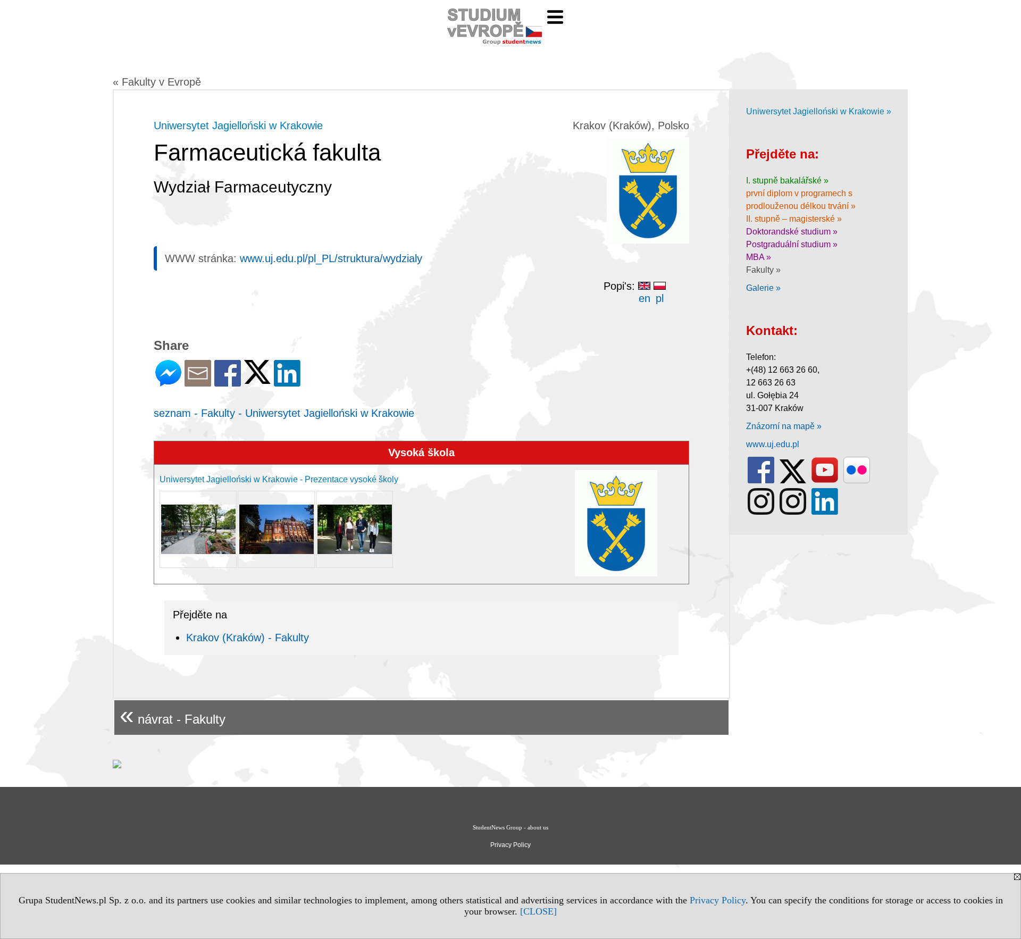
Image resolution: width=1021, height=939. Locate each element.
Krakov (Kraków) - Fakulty (247, 637)
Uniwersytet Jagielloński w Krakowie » (818, 111)
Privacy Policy (718, 900)
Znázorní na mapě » (784, 426)
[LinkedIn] (287, 382)
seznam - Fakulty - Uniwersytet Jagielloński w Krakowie (284, 413)
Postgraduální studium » (792, 244)
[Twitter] (257, 379)
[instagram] (761, 512)
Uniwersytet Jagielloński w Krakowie (238, 125)
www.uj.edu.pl (772, 444)
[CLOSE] (538, 911)
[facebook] (761, 480)
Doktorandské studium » (792, 231)
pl (660, 298)
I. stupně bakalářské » (787, 180)
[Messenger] (168, 382)
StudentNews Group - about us (510, 827)
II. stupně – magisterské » (794, 218)
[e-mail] (198, 382)
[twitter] (793, 480)
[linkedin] (825, 512)
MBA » (758, 257)
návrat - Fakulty (172, 715)
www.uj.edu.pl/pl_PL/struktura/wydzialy (331, 258)
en (644, 298)
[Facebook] (227, 382)
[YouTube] (825, 480)
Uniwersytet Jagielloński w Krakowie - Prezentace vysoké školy (279, 479)
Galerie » (763, 287)
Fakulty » (763, 269)
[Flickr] (857, 480)
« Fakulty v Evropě (157, 82)
